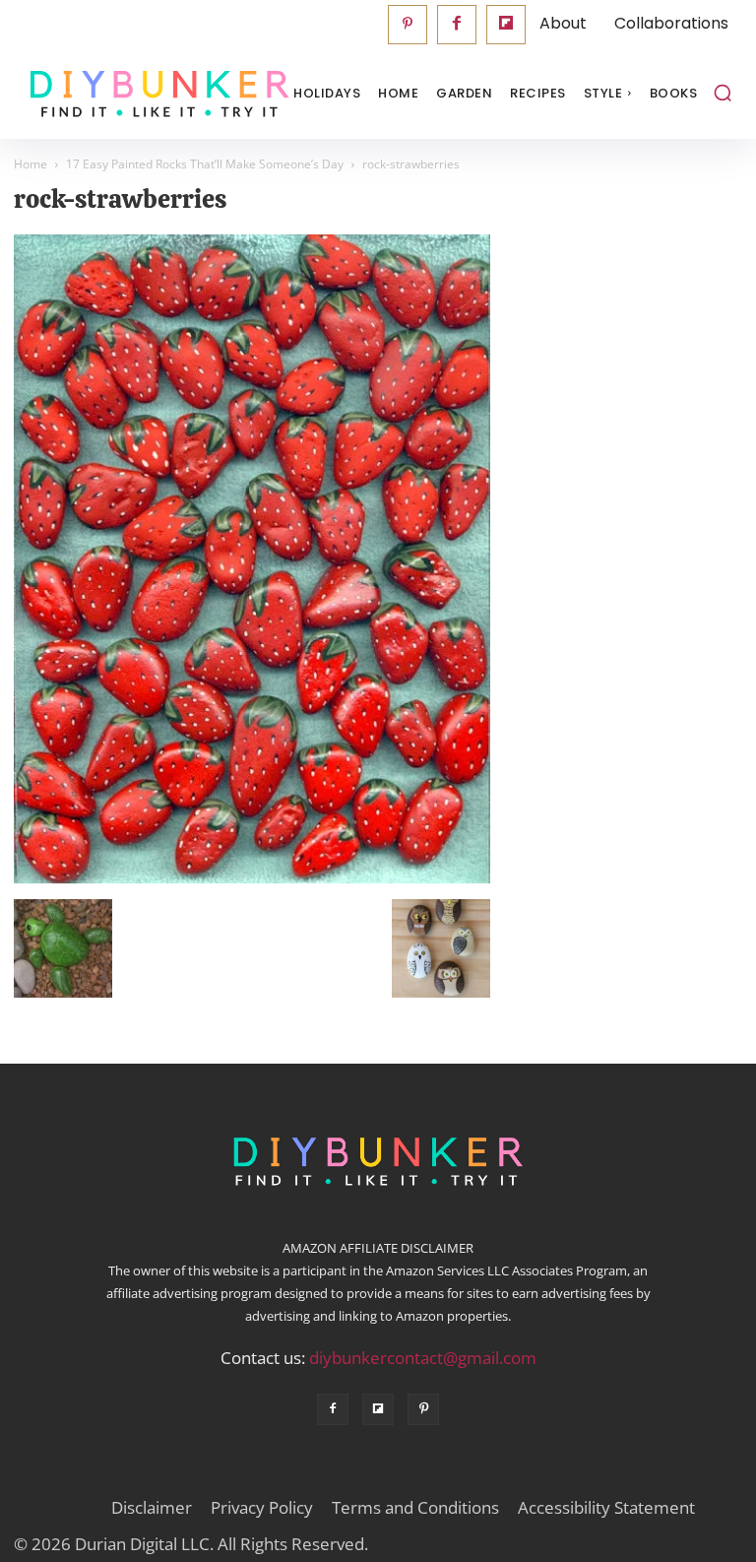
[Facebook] (456, 24)
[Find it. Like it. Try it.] (112, 94)
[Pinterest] (407, 24)
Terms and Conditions (415, 1508)
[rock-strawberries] (252, 878)
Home (30, 164)
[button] (722, 92)
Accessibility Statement (606, 1508)
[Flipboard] (506, 24)
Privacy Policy (262, 1508)
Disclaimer (151, 1508)
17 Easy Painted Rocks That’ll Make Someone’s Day (205, 164)
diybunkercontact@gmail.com (422, 1357)
